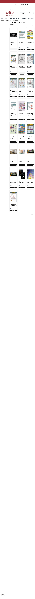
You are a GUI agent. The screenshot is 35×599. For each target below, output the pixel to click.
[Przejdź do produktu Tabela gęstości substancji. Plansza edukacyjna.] (30, 129)
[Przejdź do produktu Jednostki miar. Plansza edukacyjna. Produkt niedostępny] (22, 59)
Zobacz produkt (13, 164)
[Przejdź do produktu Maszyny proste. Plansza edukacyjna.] (13, 83)
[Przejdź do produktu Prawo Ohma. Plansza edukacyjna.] (13, 106)
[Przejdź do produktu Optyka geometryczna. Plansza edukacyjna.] (22, 83)
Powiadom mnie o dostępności (13, 49)
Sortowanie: (11, 24)
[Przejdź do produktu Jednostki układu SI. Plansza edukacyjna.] (30, 59)
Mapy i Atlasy (2, 20)
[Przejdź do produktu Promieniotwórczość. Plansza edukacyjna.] (22, 106)
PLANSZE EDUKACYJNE (8, 20)
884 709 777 (24, 4)
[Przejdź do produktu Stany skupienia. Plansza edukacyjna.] (13, 129)
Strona (29, 24)
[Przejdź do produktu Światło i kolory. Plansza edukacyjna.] (22, 129)
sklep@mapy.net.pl (31, 4)
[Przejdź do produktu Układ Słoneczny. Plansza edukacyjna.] (30, 174)
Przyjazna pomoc (13, 9)
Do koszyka (22, 49)
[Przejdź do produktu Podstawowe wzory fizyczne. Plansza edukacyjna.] (30, 83)
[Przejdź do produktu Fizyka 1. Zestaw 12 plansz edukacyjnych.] (30, 35)
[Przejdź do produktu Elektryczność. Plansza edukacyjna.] (22, 35)
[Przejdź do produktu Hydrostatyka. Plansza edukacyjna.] (13, 59)
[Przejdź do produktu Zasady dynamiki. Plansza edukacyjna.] (13, 197)
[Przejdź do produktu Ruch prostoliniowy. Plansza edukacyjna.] (30, 106)
